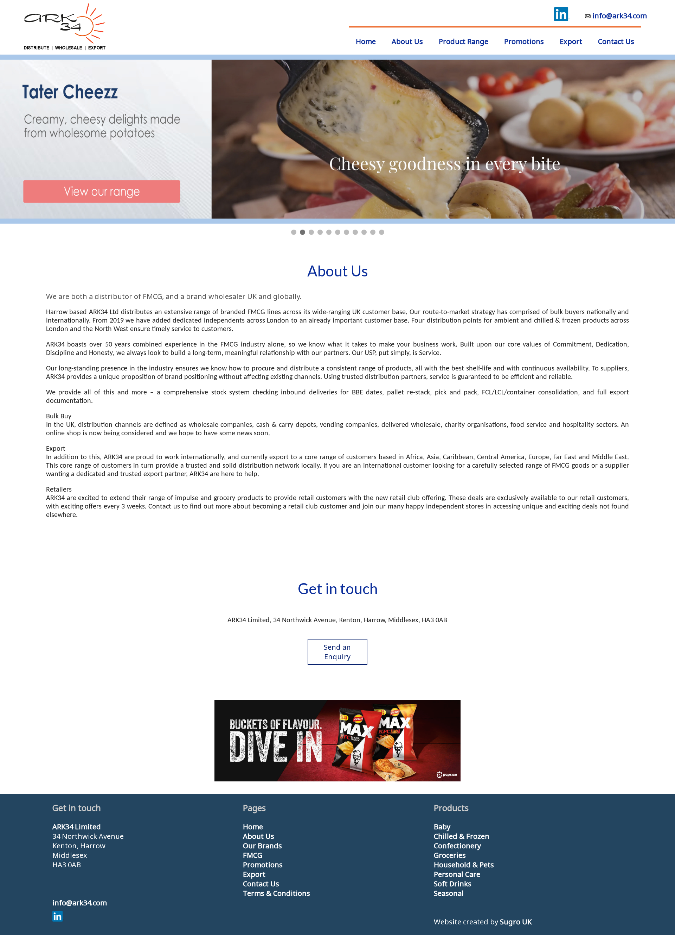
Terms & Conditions (276, 893)
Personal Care (457, 874)
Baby (442, 826)
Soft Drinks (452, 883)
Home (253, 826)
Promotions (524, 41)
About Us (407, 41)
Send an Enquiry (337, 651)
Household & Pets (464, 864)
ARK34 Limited (76, 826)
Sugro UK (516, 921)
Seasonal (449, 893)
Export (571, 41)
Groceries (450, 855)
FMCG (252, 855)
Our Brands (262, 845)
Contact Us (616, 41)
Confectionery (457, 845)
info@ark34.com (619, 15)
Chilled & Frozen (461, 836)
